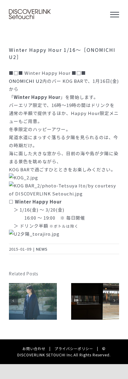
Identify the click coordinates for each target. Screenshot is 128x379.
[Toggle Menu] (114, 14)
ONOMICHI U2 (25, 81)
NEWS (42, 249)
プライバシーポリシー (73, 348)
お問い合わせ (34, 348)
